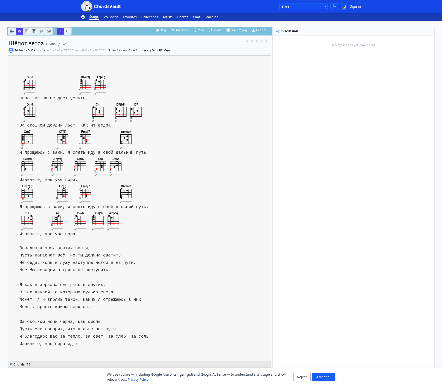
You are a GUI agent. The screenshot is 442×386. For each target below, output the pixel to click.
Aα (334, 6)
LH (68, 31)
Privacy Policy (138, 379)
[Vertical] (26, 31)
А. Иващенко (56, 44)
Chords (182, 17)
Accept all (323, 377)
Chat (196, 17)
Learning (211, 17)
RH (60, 31)
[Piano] (34, 31)
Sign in (355, 6)
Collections (149, 17)
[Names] (12, 31)
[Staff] (41, 31)
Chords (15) (22, 364)
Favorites (130, 17)
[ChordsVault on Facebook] (83, 17)
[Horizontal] (19, 31)
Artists (168, 17)
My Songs (110, 17)
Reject (302, 377)
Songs (94, 16)
